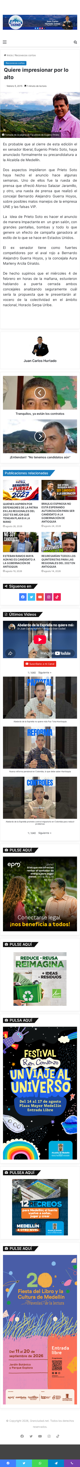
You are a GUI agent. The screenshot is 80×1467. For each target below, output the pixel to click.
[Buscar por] (75, 42)
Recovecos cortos (25, 55)
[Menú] (5, 42)
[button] (44, 673)
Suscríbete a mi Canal (41, 663)
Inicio (9, 55)
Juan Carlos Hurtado (40, 361)
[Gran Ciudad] (40, 21)
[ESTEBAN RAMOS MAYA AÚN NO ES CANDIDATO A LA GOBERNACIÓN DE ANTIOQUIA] (21, 542)
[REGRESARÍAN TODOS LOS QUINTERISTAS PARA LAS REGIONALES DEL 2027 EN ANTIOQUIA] (59, 542)
